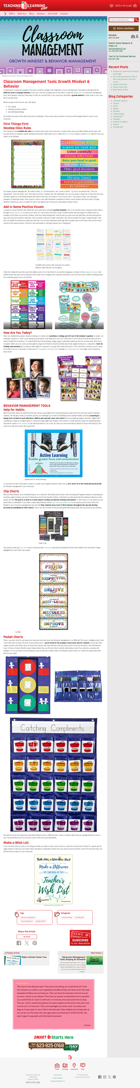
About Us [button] (21, 13)
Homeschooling (67, 917)
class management (26, 921)
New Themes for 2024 (120, 90)
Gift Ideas (116, 111)
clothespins (48, 548)
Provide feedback (57, 1078)
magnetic (89, 272)
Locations (64, 13)
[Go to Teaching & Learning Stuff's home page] (70, 1057)
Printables (116, 119)
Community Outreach (120, 101)
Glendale (112, 35)
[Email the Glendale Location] (133, 36)
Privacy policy (58, 1075)
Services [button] (40, 13)
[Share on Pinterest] (34, 943)
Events (115, 106)
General (115, 109)
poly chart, (68, 134)
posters (77, 349)
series (80, 93)
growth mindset (40, 921)
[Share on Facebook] (19, 943)
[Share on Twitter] (27, 943)
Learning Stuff (118, 116)
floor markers (23, 423)
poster (88, 134)
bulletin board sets (15, 213)
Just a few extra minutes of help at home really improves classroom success (125, 79)
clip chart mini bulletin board (62, 502)
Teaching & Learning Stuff (16, 76)
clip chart (68, 349)
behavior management (28, 917)
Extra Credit (53, 13)
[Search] (136, 20)
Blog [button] (31, 13)
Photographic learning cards (47, 349)
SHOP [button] (11, 13)
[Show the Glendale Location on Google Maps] (137, 36)
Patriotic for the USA (120, 84)
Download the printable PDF (53, 905)
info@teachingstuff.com (117, 48)
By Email (27, 937)
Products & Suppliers (120, 122)
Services (116, 124)
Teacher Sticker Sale (120, 87)
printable (13, 651)
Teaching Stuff (79, 917)
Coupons (116, 103)
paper (96, 272)
